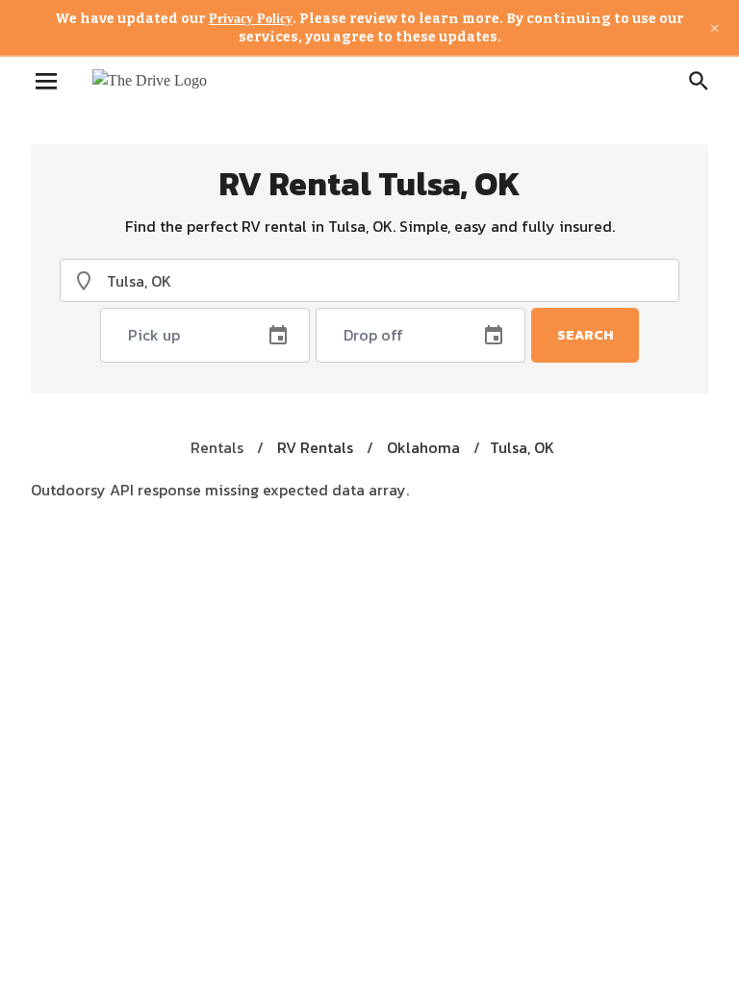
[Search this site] (698, 80)
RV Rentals (315, 447)
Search (585, 335)
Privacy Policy (251, 19)
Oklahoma (423, 447)
